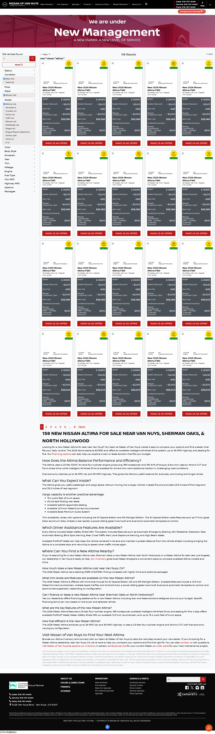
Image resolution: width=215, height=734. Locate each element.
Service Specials (137, 690)
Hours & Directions (73, 682)
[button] (48, 4)
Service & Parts (139, 678)
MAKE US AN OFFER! (56, 143)
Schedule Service (137, 682)
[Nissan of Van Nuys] (20, 4)
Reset (18, 64)
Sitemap (65, 691)
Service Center (136, 685)
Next (82, 427)
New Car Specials (103, 688)
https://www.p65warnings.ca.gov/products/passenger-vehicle (158, 715)
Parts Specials (136, 693)
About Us (66, 678)
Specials (99, 693)
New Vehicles (101, 682)
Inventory (101, 678)
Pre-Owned (100, 685)
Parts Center (135, 688)
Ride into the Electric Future (78, 720)
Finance (65, 687)
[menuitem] (19, 78)
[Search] (32, 58)
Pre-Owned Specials (104, 690)
